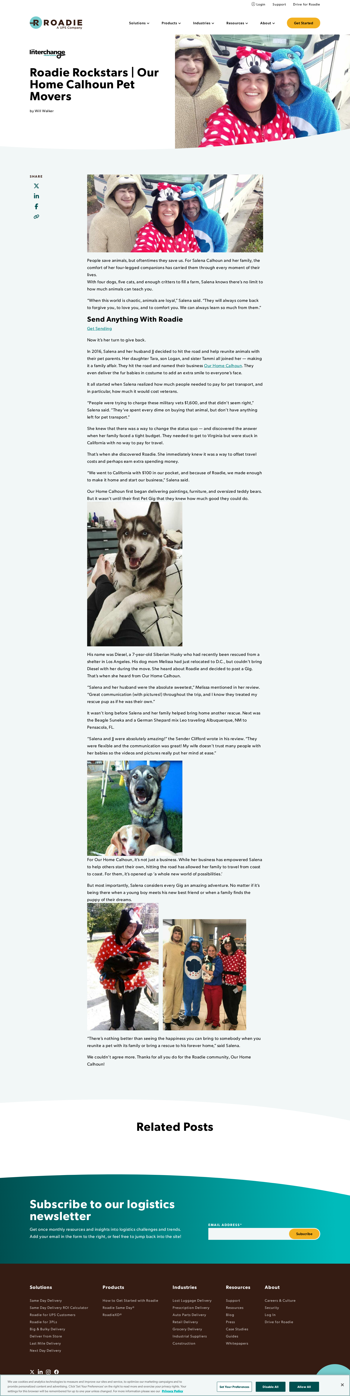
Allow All (304, 1387)
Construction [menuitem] (184, 1343)
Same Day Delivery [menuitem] (46, 1300)
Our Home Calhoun (223, 365)
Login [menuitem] (260, 4)
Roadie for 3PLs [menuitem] (43, 1321)
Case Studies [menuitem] (237, 1328)
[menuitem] (139, 23)
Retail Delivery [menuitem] (185, 1321)
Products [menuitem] (113, 1287)
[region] (175, 1385)
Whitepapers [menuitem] (237, 1343)
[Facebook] (36, 207)
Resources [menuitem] (238, 1287)
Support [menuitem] (279, 4)
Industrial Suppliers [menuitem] (190, 1336)
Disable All (270, 1387)
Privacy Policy (172, 1391)
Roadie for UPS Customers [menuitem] (52, 1314)
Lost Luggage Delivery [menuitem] (192, 1300)
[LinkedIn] (36, 196)
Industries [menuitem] (185, 1287)
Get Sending (99, 328)
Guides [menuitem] (232, 1336)
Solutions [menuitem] (41, 1287)
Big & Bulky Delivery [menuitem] (47, 1328)
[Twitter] (36, 186)
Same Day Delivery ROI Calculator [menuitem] (59, 1307)
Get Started (303, 22)
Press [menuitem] (230, 1321)
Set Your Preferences (235, 1387)
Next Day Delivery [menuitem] (45, 1350)
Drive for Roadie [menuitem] (306, 4)
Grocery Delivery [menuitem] (187, 1328)
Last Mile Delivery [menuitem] (45, 1343)
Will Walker (44, 110)
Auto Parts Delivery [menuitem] (189, 1314)
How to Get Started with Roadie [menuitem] (130, 1300)
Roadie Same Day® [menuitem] (119, 1307)
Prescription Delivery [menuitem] (191, 1307)
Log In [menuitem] (270, 1314)
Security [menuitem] (272, 1307)
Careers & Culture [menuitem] (280, 1300)
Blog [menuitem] (230, 1314)
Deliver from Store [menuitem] (46, 1336)
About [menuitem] (272, 1287)
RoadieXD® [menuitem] (112, 1314)
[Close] (342, 1385)
